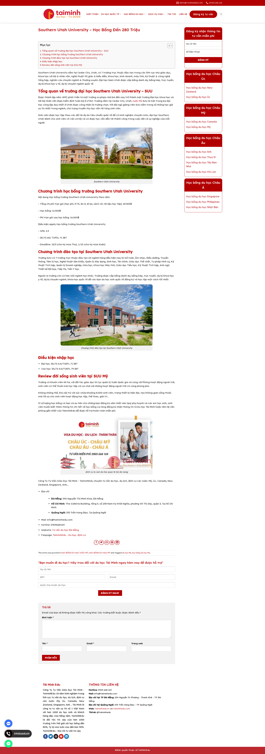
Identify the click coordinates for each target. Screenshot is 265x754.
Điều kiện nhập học (52, 61)
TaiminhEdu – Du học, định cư (69, 535)
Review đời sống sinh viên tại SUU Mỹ (62, 65)
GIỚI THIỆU (92, 14)
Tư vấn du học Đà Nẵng (65, 530)
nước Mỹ (137, 100)
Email (90, 643)
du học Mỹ (126, 553)
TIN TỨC (171, 14)
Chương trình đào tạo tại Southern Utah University (69, 58)
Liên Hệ (183, 14)
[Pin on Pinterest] (112, 542)
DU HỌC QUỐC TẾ (110, 14)
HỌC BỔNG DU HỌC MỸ (99, 553)
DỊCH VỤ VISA (155, 14)
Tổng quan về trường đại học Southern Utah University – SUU (75, 50)
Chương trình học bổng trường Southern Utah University (72, 54)
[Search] (221, 14)
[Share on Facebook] (96, 542)
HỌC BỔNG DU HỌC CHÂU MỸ (74, 553)
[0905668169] (8, 736)
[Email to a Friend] (106, 542)
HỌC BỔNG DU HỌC (134, 14)
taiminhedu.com (121, 708)
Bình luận (48, 617)
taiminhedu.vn (102, 708)
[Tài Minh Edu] (62, 14)
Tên (45, 643)
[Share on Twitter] (101, 542)
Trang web (137, 643)
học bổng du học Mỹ (141, 553)
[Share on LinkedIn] (117, 542)
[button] (168, 46)
